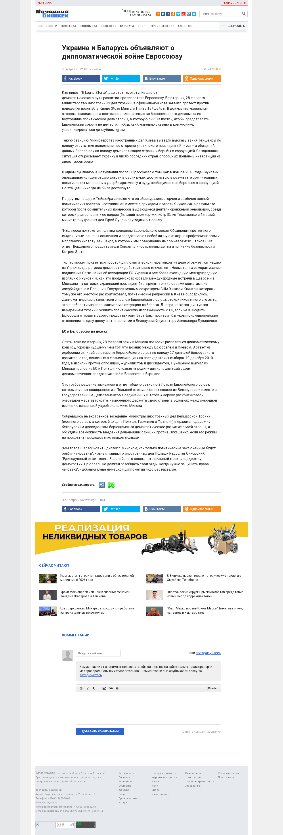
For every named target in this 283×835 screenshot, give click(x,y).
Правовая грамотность (199, 781)
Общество (109, 26)
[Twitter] (178, 14)
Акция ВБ (184, 26)
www (97, 69)
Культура (127, 26)
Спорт (142, 26)
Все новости (47, 26)
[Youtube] (183, 14)
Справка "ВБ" (193, 785)
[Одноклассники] (173, 14)
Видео (156, 790)
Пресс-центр (226, 777)
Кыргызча (45, 3)
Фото (155, 785)
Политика (68, 26)
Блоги (155, 781)
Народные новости (164, 773)
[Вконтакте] (163, 14)
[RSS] (158, 14)
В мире (123, 802)
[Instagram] (189, 14)
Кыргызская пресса (164, 777)
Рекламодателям (234, 3)
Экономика (88, 26)
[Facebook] (168, 14)
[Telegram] (194, 14)
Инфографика (160, 794)
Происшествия (162, 26)
